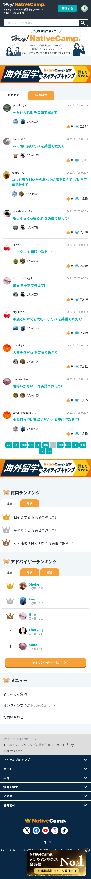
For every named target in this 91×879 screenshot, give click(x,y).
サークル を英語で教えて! (32, 251)
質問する (67, 8)
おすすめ (13, 95)
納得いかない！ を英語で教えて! (37, 386)
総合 (50, 572)
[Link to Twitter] (26, 830)
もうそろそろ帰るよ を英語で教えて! (41, 218)
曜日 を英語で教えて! (29, 285)
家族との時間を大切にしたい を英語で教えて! (47, 318)
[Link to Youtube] (45, 830)
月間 (30, 503)
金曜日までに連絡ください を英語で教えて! (46, 419)
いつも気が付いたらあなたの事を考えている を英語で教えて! (49, 182)
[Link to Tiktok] (64, 830)
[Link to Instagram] (54, 830)
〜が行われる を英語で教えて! (35, 112)
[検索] (83, 23)
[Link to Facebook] (36, 830)
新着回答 (41, 95)
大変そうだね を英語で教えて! (36, 352)
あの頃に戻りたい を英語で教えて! (39, 145)
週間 (9, 503)
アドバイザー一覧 (45, 662)
